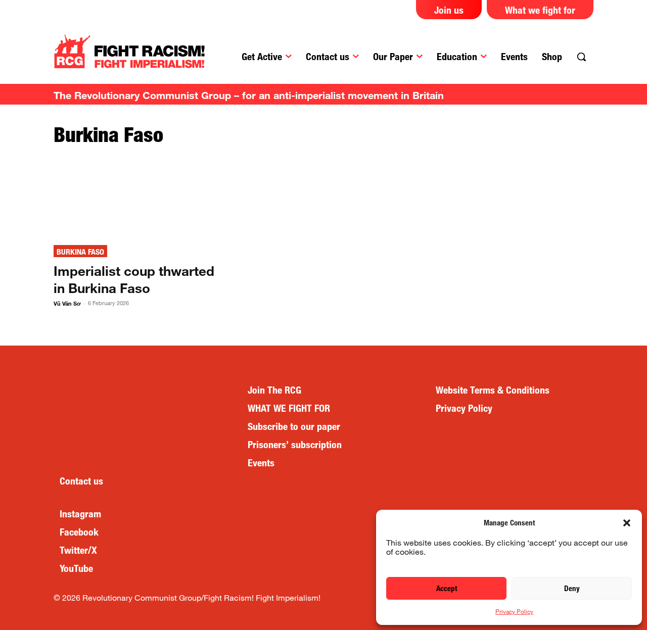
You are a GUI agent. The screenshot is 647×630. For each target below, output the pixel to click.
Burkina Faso (80, 252)
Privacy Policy (514, 611)
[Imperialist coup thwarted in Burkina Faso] (138, 196)
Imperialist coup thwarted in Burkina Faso (134, 279)
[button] (627, 523)
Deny (572, 588)
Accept (446, 588)
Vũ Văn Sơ (67, 303)
